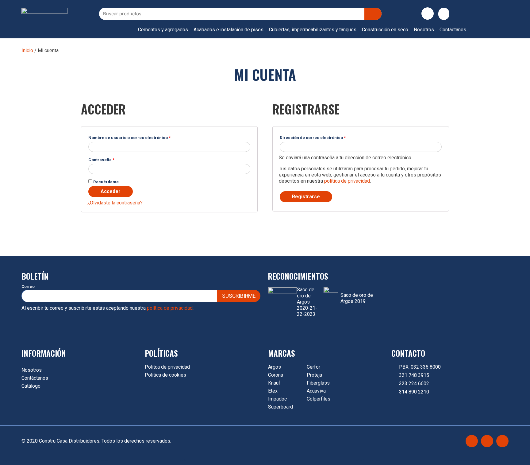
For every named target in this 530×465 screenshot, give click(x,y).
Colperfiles (318, 399)
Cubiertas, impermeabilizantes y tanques (312, 30)
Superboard (280, 407)
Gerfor (313, 367)
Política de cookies (165, 375)
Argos (274, 367)
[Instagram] (487, 441)
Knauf (274, 383)
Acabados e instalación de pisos (228, 30)
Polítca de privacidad (167, 367)
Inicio (27, 50)
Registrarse (306, 197)
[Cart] (443, 14)
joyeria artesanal (99, 460)
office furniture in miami (368, 460)
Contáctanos (453, 30)
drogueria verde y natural (15, 460)
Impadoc (277, 399)
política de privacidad (347, 181)
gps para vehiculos (277, 460)
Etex (273, 391)
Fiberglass (318, 383)
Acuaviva (316, 391)
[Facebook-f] (472, 441)
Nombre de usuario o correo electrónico (129, 137)
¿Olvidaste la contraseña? (115, 203)
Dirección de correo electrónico (313, 137)
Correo (28, 286)
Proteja (314, 375)
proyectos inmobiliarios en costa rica (463, 460)
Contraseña (101, 159)
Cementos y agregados (163, 30)
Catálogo (30, 386)
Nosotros (424, 30)
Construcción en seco (385, 30)
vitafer (183, 460)
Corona (275, 375)
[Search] (373, 14)
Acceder (111, 191)
